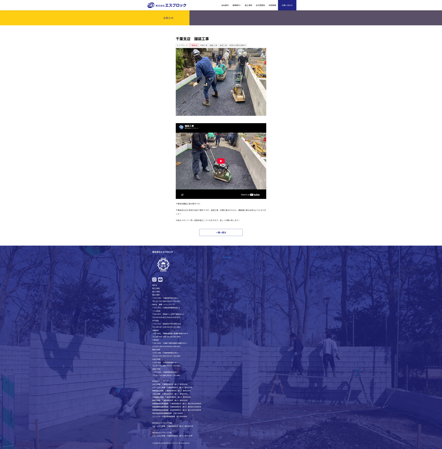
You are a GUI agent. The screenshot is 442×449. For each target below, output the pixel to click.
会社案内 (225, 5)
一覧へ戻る (221, 232)
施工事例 (248, 5)
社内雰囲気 (260, 5)
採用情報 (272, 5)
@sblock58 (227, 257)
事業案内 (236, 5)
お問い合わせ (287, 5)
